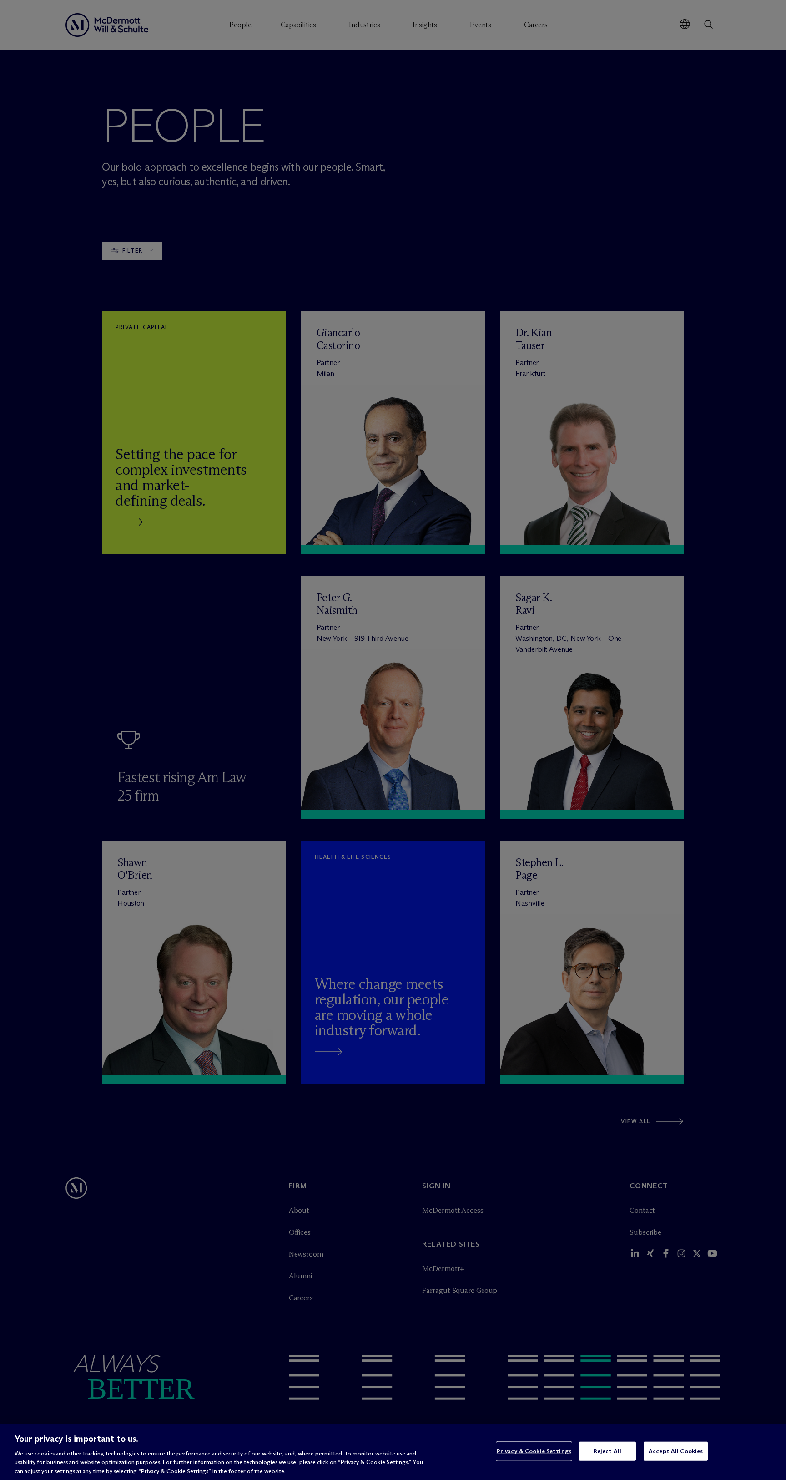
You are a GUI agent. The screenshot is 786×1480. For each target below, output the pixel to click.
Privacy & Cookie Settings (534, 1451)
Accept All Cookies (676, 1451)
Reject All (607, 1451)
